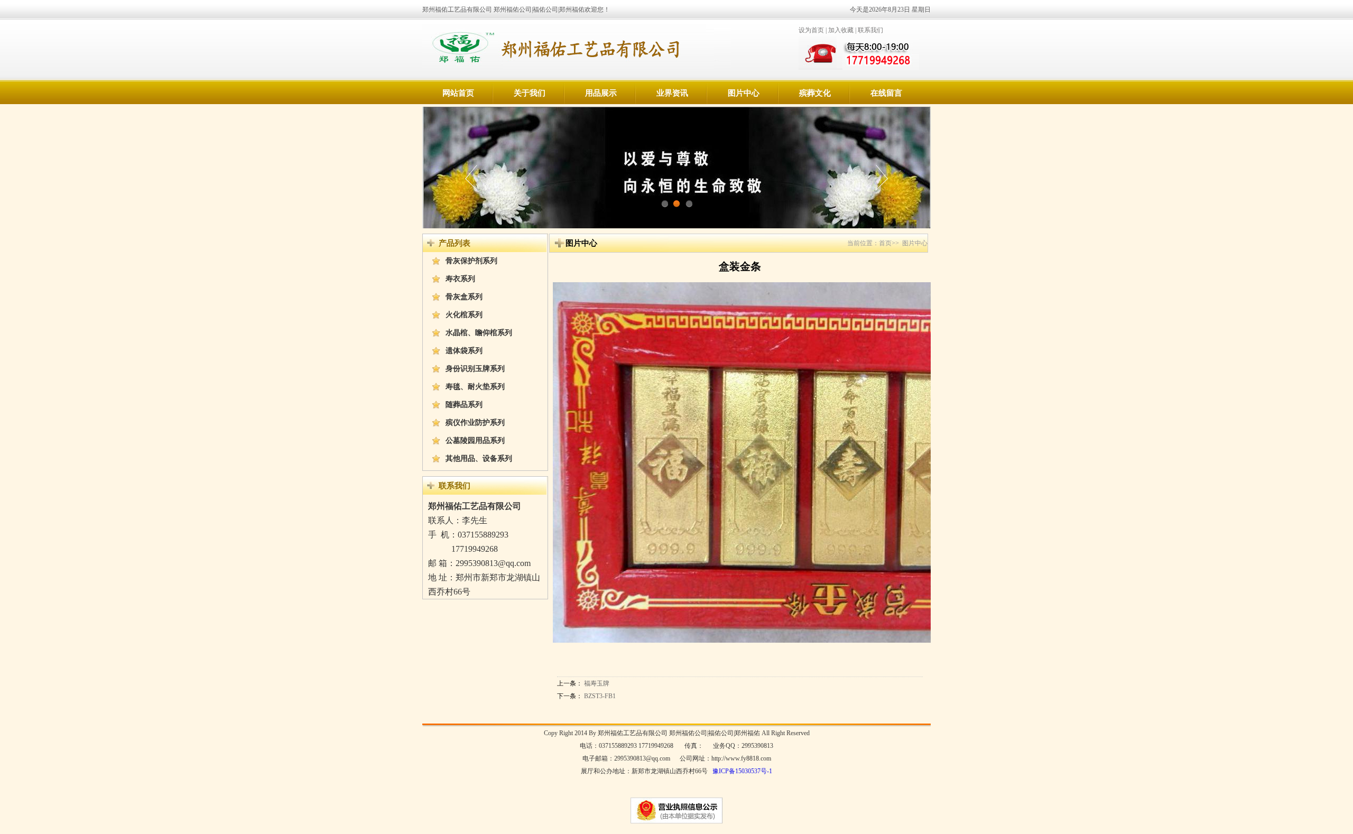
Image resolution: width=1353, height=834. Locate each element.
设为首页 (811, 30)
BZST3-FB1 (600, 696)
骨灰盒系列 (464, 297)
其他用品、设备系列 (479, 458)
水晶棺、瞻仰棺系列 (479, 333)
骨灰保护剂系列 (471, 261)
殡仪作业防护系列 (475, 423)
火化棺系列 (464, 315)
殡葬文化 (815, 93)
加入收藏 (841, 30)
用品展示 (601, 93)
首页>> (889, 243)
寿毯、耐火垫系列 (475, 387)
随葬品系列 (464, 405)
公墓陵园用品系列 (475, 440)
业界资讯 (672, 93)
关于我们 (529, 93)
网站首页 (458, 93)
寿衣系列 (460, 279)
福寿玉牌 (596, 683)
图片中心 (743, 93)
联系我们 (870, 30)
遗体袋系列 (464, 351)
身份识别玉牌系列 (475, 369)
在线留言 (886, 93)
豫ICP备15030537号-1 (742, 771)
